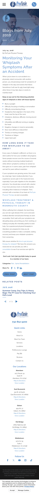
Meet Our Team (19, 339)
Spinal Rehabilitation (22, 263)
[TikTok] (31, 460)
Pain (12, 263)
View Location (19, 383)
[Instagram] (25, 460)
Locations (19, 346)
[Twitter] (13, 460)
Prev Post (9, 274)
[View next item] (16, 301)
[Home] (19, 4)
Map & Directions (19, 381)
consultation (6, 249)
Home (19, 332)
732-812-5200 (19, 321)
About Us (19, 335)
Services (19, 343)
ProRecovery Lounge (19, 350)
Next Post (29, 274)
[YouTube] (19, 460)
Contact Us (19, 361)
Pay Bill (19, 353)
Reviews (19, 357)
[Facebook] (8, 460)
